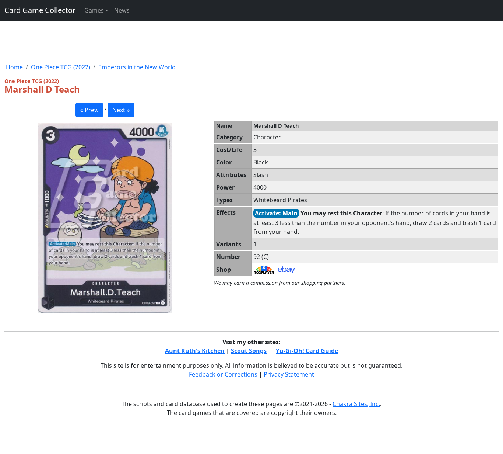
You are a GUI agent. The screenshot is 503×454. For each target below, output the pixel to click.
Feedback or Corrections (223, 374)
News (122, 10)
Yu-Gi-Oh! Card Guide (307, 351)
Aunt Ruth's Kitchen (195, 351)
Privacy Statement (289, 374)
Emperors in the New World (137, 67)
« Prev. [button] (89, 110)
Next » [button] (121, 110)
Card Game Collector (39, 10)
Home (14, 67)
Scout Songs (249, 351)
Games (94, 10)
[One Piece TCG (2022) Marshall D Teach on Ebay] (286, 269)
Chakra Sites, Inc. (356, 404)
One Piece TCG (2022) (60, 67)
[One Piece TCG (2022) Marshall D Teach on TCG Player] (264, 269)
